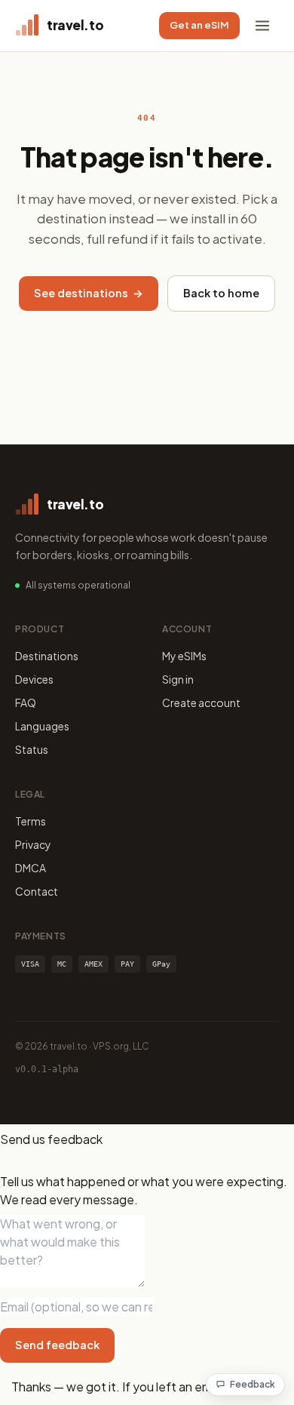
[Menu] (262, 25)
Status (31, 749)
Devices (34, 679)
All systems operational (78, 585)
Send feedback (57, 1344)
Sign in (178, 679)
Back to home (221, 293)
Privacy (33, 844)
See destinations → (88, 293)
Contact (36, 891)
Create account (201, 702)
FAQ (25, 702)
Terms (30, 821)
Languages (42, 726)
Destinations (46, 656)
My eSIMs (184, 656)
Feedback (252, 1384)
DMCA (30, 868)
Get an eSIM (199, 25)
